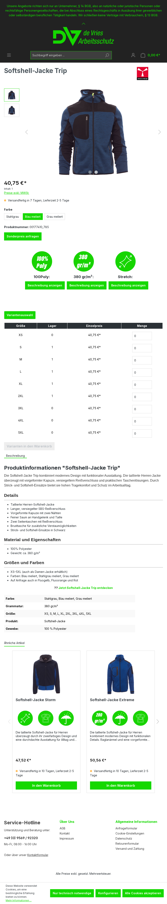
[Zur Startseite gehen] (83, 36)
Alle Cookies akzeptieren (143, 893)
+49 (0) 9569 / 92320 (21, 838)
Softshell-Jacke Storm (36, 700)
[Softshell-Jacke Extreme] (120, 674)
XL (20, 383)
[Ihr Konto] (133, 55)
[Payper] (142, 73)
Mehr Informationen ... (19, 900)
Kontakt (65, 833)
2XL (20, 396)
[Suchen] (107, 55)
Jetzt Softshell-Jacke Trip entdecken (85, 588)
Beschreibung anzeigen (45, 285)
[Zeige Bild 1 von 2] (90, 172)
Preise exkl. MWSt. (16, 193)
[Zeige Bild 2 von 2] (96, 172)
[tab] (15, 456)
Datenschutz (123, 838)
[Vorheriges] (26, 132)
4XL (20, 420)
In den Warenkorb (46, 785)
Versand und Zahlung (129, 848)
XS (21, 335)
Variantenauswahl (20, 315)
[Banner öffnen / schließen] (83, 21)
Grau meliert (55, 216)
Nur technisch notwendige (72, 893)
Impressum (67, 838)
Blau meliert (33, 216)
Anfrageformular (126, 828)
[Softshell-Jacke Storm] (46, 674)
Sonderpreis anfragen (23, 236)
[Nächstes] (160, 132)
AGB (62, 828)
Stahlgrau (12, 216)
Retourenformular (127, 843)
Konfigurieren (108, 893)
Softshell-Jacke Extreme (112, 700)
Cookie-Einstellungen (129, 833)
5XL (20, 432)
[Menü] (9, 55)
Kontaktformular (37, 855)
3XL (20, 408)
